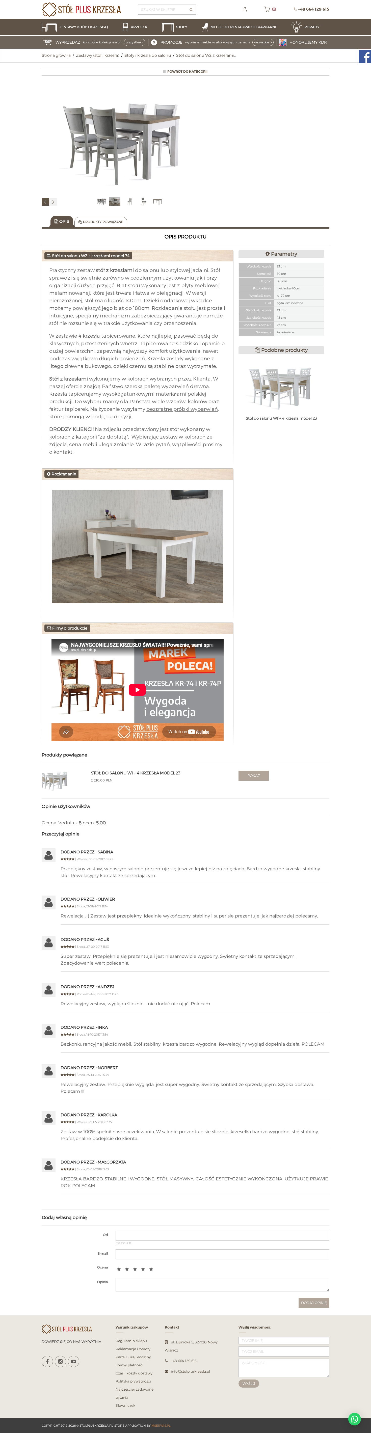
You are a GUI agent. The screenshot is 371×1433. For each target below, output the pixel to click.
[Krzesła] (140, 27)
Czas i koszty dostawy (134, 1373)
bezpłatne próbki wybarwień (182, 409)
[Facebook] (47, 1361)
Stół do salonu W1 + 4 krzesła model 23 (135, 773)
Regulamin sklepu (131, 1341)
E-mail (102, 1253)
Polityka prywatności (133, 1381)
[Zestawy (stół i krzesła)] (79, 27)
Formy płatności (129, 1365)
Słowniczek (125, 1405)
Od (105, 1235)
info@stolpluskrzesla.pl (190, 1371)
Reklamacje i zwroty (133, 1349)
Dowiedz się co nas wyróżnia (71, 1341)
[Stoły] (179, 27)
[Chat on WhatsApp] (354, 1419)
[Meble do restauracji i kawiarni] (244, 27)
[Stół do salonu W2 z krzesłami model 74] (124, 139)
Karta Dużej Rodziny (133, 1357)
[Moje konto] (245, 9)
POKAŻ (254, 775)
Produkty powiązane (103, 222)
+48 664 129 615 (313, 9)
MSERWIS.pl (160, 1425)
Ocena (102, 1267)
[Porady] (310, 27)
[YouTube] (73, 1361)
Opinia (102, 1282)
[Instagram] (60, 1361)
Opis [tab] (64, 221)
